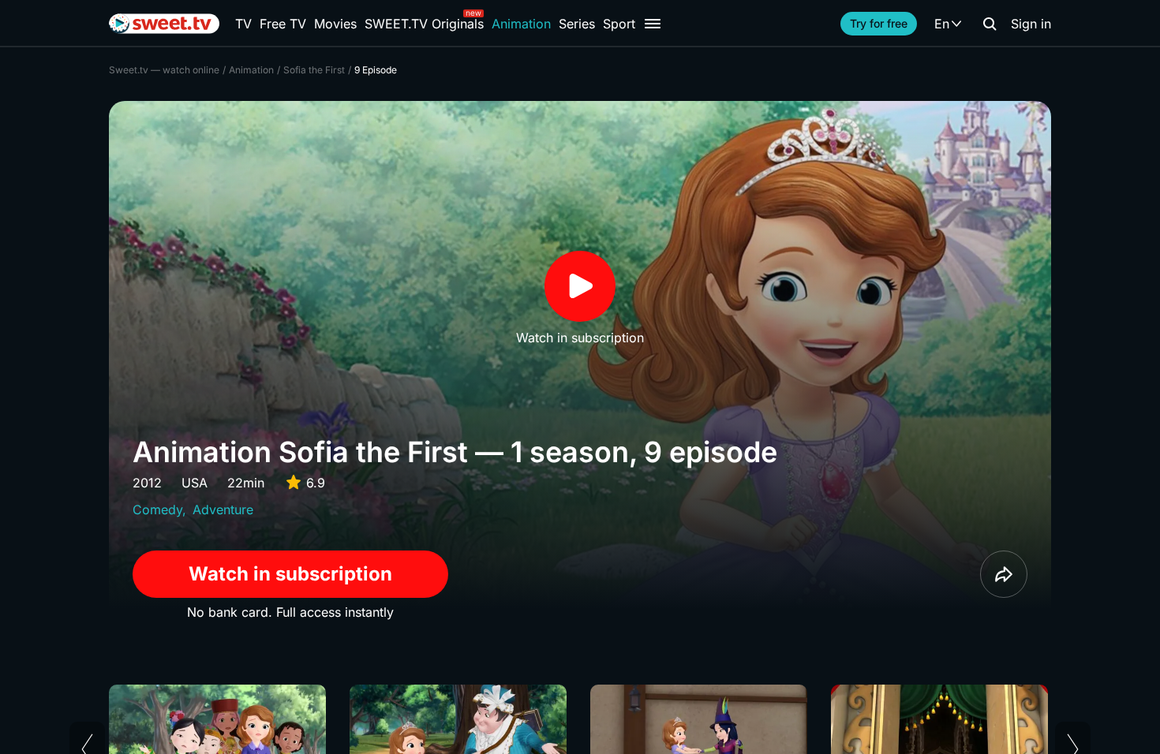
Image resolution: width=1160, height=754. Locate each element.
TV (243, 24)
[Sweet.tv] (164, 23)
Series (577, 24)
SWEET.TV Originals (424, 24)
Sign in (1031, 24)
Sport (619, 24)
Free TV (283, 24)
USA (194, 483)
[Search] (989, 23)
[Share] (1003, 574)
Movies (335, 24)
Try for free (878, 23)
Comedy (157, 509)
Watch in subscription (290, 573)
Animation (521, 24)
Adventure (223, 509)
